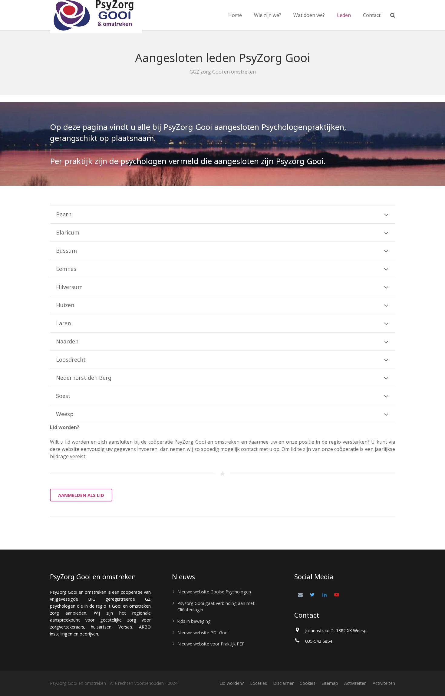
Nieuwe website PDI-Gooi (203, 632)
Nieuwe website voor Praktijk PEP (211, 644)
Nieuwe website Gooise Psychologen (214, 592)
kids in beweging (194, 621)
